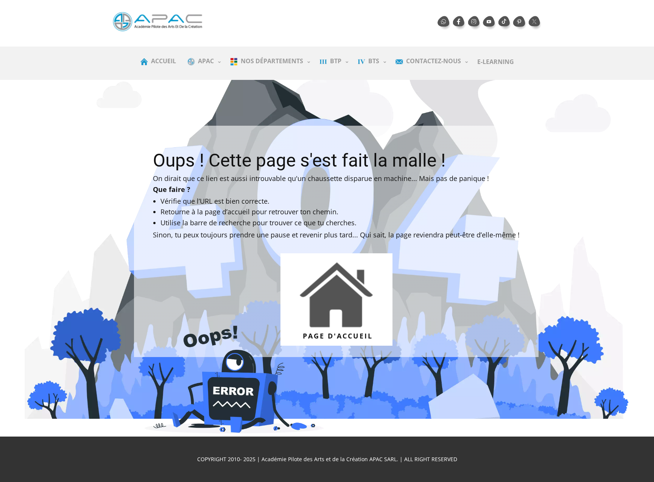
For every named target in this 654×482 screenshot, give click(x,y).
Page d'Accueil (336, 335)
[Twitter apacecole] (535, 23)
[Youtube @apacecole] (489, 23)
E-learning (495, 62)
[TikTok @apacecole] (504, 23)
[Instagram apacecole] (474, 23)
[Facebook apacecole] (459, 23)
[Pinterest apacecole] (520, 23)
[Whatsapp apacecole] (444, 23)
